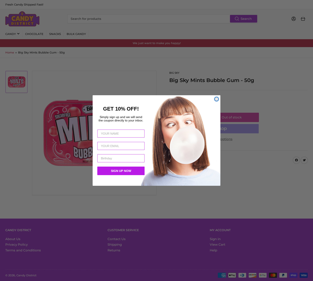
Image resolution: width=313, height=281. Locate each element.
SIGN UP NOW (121, 171)
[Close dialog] (216, 99)
